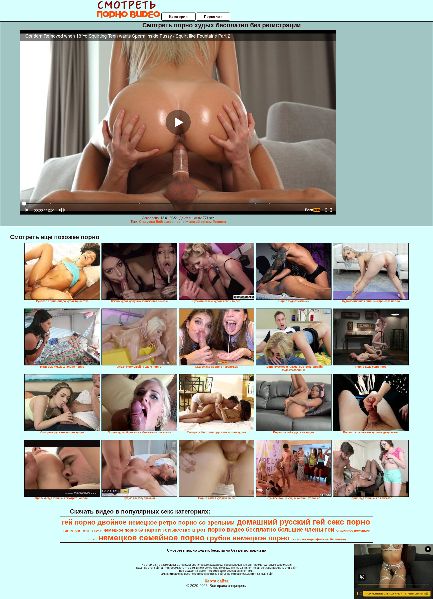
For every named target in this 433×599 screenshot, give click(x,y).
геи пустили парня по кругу (82, 530)
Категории (178, 17)
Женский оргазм (198, 222)
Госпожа (219, 222)
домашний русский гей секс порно (303, 522)
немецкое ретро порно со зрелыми (182, 522)
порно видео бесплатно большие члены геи (271, 529)
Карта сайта (217, 581)
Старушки (147, 222)
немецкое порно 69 (123, 530)
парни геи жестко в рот (175, 530)
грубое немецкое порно (248, 538)
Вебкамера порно (170, 222)
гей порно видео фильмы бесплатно (318, 539)
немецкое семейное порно (151, 537)
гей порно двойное (94, 522)
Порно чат (213, 17)
